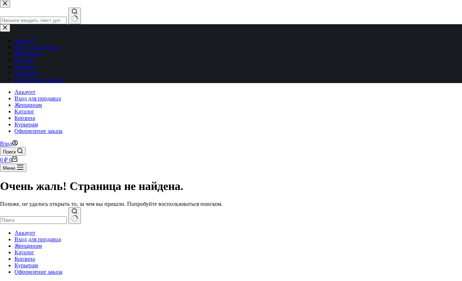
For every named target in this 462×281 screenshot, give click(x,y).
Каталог (24, 111)
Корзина (24, 118)
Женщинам (28, 105)
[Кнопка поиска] (74, 215)
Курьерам (26, 124)
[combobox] (33, 220)
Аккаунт (24, 92)
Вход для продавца (37, 98)
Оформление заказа (38, 131)
